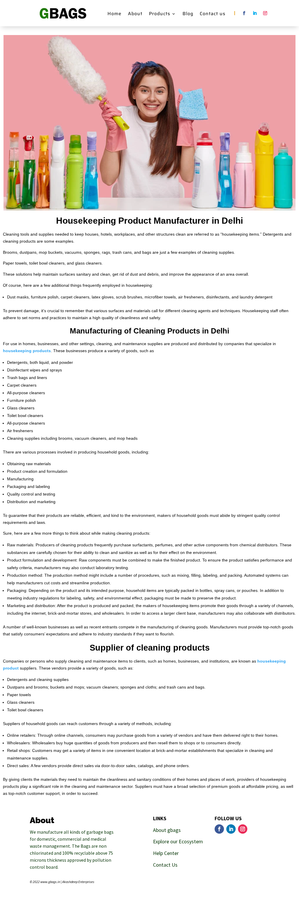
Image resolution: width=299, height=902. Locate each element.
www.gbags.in (50, 882)
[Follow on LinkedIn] (255, 13)
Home (114, 14)
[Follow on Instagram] (265, 13)
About (135, 14)
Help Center (166, 853)
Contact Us (165, 864)
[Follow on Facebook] (244, 13)
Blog (187, 14)
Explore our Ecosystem (178, 841)
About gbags (167, 830)
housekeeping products (27, 350)
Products (159, 14)
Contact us (212, 14)
